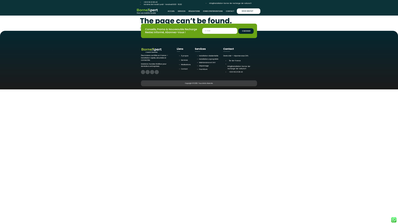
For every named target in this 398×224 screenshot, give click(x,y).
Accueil (171, 11)
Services (181, 11)
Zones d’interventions (213, 11)
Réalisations (194, 11)
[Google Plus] (157, 72)
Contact (230, 11)
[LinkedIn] (152, 72)
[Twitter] (148, 72)
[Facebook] (143, 72)
